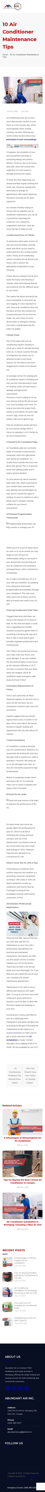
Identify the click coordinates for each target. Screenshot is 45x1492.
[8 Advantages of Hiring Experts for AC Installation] (7, 1262)
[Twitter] (13, 1388)
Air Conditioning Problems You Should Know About (14, 1075)
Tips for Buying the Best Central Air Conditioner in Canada (26, 1275)
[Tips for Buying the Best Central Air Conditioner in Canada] (7, 1277)
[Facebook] (7, 1388)
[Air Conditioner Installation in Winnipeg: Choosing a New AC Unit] (7, 1292)
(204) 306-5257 (14, 1423)
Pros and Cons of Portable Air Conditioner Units (25, 1305)
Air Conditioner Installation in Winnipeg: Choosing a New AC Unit (25, 1290)
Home (5, 54)
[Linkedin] (20, 1388)
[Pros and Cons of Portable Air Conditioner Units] (7, 1306)
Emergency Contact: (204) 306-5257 (22, 1488)
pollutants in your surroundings (21, 139)
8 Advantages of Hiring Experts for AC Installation (25, 1260)
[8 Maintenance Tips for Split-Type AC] (7, 1321)
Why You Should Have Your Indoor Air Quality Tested (30, 1075)
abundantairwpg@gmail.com (20, 1432)
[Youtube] (26, 1388)
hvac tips (24, 111)
